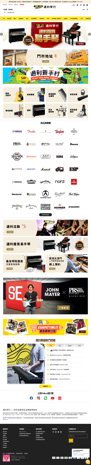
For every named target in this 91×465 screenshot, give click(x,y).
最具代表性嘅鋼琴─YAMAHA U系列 (59, 365)
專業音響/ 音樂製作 (56, 18)
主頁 (4, 18)
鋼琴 (15, 18)
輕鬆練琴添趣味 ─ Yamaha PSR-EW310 (60, 379)
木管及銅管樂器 (73, 18)
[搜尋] (5, 12)
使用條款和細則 (19, 453)
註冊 (71, 440)
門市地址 (10, 4)
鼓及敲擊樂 (34, 18)
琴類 (51, 346)
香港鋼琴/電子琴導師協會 (25, 433)
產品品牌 (9, 18)
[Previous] (1, 34)
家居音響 (42, 18)
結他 (27, 18)
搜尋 (4, 453)
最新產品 (10, 9)
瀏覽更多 (45, 386)
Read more (5, 419)
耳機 (48, 18)
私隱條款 (38, 435)
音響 (79, 346)
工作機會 (5, 443)
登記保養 (5, 439)
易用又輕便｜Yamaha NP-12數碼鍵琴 (59, 369)
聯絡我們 (5, 447)
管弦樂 (69, 346)
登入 (74, 5)
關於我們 (5, 4)
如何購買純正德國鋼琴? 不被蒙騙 (58, 360)
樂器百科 (16, 4)
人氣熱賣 (5, 9)
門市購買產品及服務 (40, 439)
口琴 (82, 18)
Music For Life (22, 431)
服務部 (4, 435)
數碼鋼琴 (21, 18)
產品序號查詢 (6, 441)
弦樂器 (65, 18)
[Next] (89, 34)
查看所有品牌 (45, 214)
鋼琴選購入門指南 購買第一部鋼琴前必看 (63, 350)
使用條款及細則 (39, 433)
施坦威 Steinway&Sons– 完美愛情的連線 (60, 355)
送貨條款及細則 (39, 437)
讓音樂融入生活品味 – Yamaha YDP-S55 (60, 374)
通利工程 (5, 437)
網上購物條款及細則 (40, 431)
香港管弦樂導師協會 (23, 435)
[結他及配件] (13, 94)
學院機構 (22, 4)
